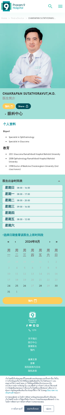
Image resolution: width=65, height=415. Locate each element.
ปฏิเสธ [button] (48, 408)
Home (4, 18)
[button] (32, 181)
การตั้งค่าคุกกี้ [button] (16, 408)
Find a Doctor (17, 18)
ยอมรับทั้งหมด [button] (33, 408)
